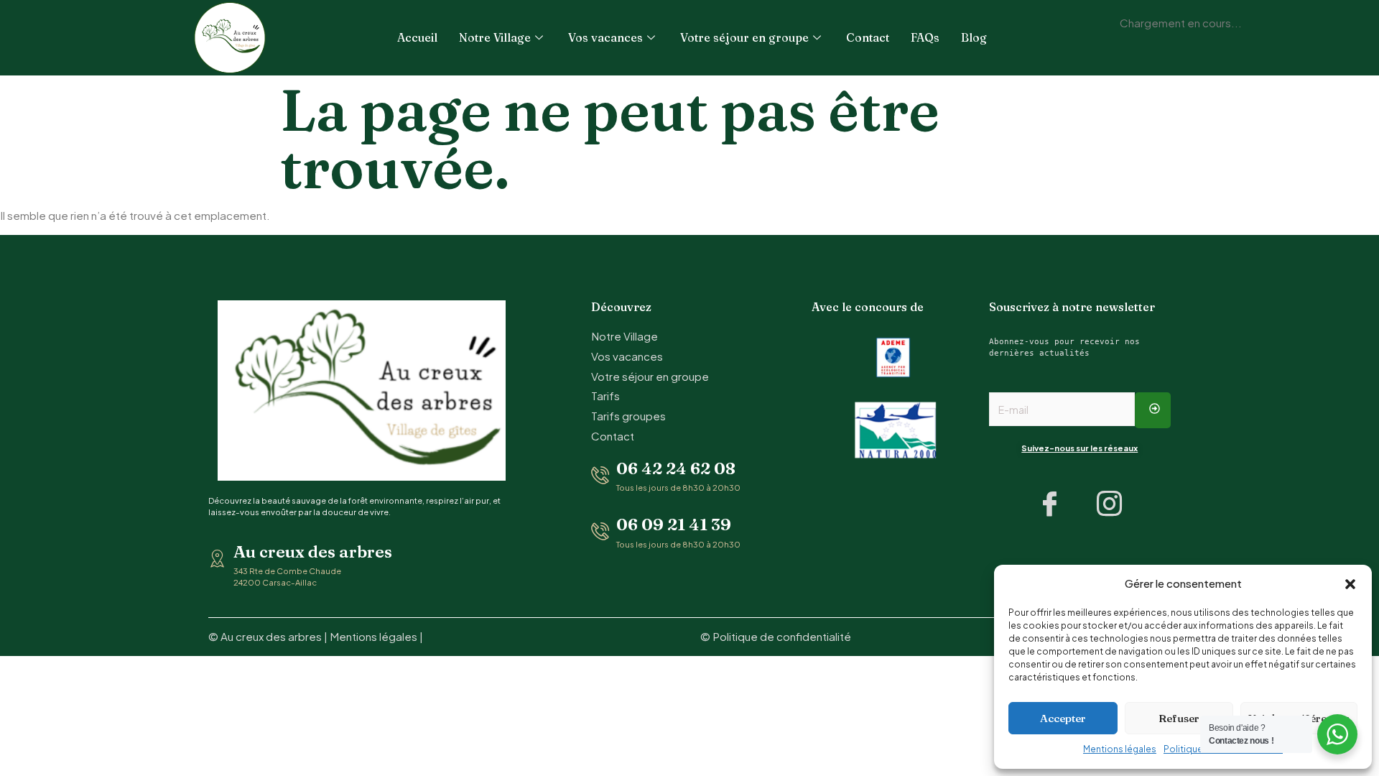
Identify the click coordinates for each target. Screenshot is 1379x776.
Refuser (1179, 718)
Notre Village (495, 37)
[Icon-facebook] (1050, 504)
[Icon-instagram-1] (1110, 504)
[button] (1350, 584)
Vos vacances (605, 37)
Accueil (417, 37)
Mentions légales (1119, 749)
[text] (1080, 347)
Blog (974, 37)
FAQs (925, 37)
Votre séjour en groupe (744, 37)
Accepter (1063, 718)
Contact (867, 37)
